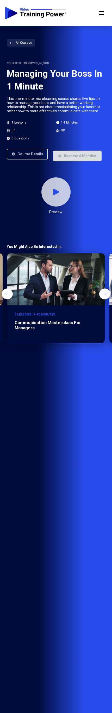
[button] (101, 13)
